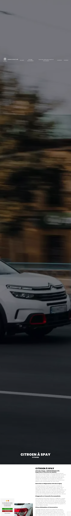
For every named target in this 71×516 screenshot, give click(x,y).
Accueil (22, 60)
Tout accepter (7, 508)
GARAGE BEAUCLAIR (12, 59)
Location (59, 60)
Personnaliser (7, 513)
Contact (66, 60)
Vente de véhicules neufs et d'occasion (46, 60)
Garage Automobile (30, 60)
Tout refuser (7, 511)
